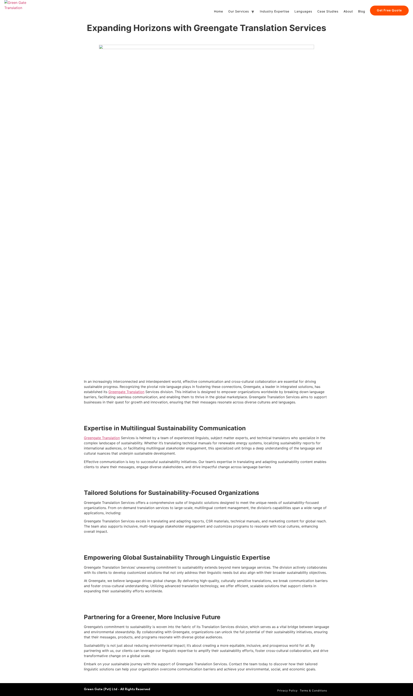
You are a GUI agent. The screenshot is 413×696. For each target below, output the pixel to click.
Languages (303, 11)
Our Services (238, 11)
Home (218, 11)
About (348, 11)
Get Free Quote (389, 10)
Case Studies (327, 11)
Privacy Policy (287, 690)
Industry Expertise (274, 11)
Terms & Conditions (313, 690)
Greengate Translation (126, 392)
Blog (361, 11)
